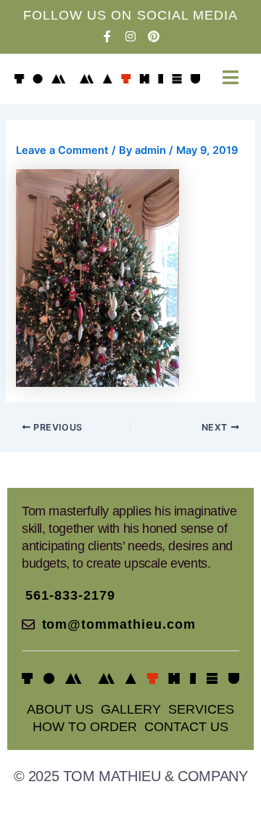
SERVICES (201, 709)
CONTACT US (186, 726)
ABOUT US (60, 709)
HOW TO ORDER (85, 726)
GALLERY (131, 709)
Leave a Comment (62, 150)
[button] (230, 77)
